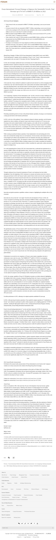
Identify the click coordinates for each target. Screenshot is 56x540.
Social (12, 489)
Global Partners (15, 477)
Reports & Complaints (6, 517)
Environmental (5, 489)
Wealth (15, 483)
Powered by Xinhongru (33, 535)
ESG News (26, 489)
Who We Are (4, 475)
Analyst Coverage (15, 497)
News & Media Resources (7, 502)
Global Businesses (5, 480)
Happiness (9, 483)
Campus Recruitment (17, 511)
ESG (3, 486)
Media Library (19, 505)
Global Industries (5, 477)
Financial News (10, 505)
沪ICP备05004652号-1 (39, 533)
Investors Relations (5, 492)
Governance (18, 489)
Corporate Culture (45, 475)
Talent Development (6, 511)
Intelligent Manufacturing (25, 483)
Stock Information (5, 497)
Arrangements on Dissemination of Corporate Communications (15, 499)
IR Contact (24, 497)
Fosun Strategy (13, 475)
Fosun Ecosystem (17, 495)
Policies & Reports (35, 489)
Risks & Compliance (6, 514)
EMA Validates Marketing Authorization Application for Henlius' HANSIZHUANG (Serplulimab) (27, 465)
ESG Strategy (45, 489)
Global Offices (24, 477)
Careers (3, 508)
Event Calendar (39, 495)
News (3, 505)
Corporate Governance (34, 475)
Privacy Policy (36, 537)
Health (3, 483)
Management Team (23, 475)
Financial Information (28, 495)
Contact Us (19, 537)
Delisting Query (17, 517)
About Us (4, 472)
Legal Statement (27, 537)
